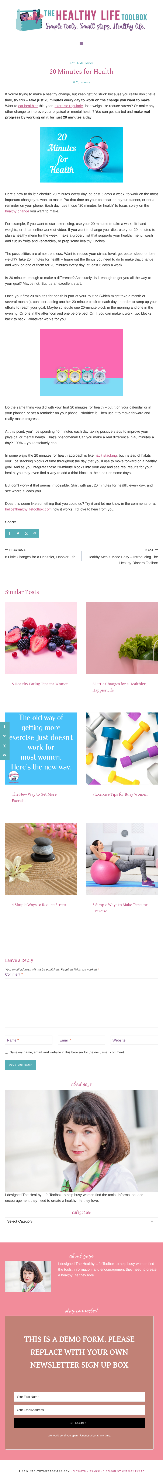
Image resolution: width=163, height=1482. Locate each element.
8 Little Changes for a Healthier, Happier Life (40, 553)
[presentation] (41, 638)
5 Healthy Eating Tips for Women (40, 684)
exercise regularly (69, 106)
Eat (72, 62)
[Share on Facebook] (9, 533)
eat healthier (28, 106)
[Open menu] (82, 43)
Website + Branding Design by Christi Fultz (108, 1471)
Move (89, 62)
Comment (14, 974)
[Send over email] (35, 533)
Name (13, 1040)
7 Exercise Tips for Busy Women (120, 794)
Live (80, 62)
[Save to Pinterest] (18, 533)
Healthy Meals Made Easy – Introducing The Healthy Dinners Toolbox (123, 556)
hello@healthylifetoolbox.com (28, 509)
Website (118, 1040)
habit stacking (106, 455)
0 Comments (81, 82)
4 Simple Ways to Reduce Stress (39, 904)
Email (65, 1040)
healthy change (17, 211)
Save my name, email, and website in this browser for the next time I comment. (67, 1052)
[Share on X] (26, 533)
